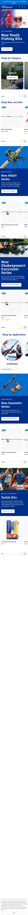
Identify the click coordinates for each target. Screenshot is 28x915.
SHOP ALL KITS (8, 511)
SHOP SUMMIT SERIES (10, 418)
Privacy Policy (18, 908)
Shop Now (7, 49)
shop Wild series (9, 191)
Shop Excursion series (11, 284)
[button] (25, 96)
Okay (14, 912)
